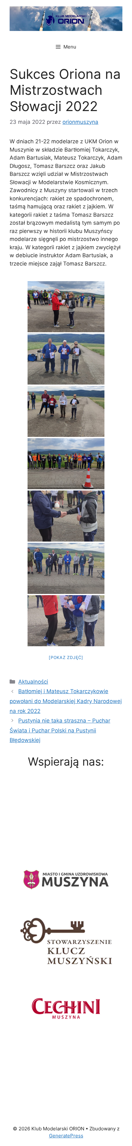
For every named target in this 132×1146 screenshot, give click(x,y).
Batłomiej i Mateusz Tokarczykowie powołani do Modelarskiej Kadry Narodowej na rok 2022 (66, 701)
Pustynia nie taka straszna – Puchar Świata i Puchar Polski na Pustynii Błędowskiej (60, 730)
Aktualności (33, 681)
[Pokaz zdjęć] (66, 657)
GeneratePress (66, 1136)
